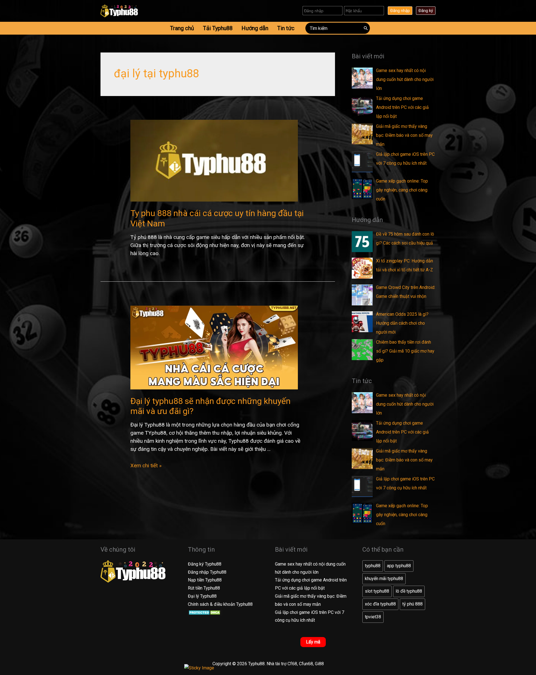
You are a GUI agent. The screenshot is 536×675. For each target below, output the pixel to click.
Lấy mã (313, 642)
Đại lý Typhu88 (202, 596)
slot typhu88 (377, 591)
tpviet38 (373, 616)
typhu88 (373, 565)
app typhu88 (399, 565)
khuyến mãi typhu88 (384, 578)
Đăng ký (425, 10)
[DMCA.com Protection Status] (205, 612)
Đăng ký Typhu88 (204, 564)
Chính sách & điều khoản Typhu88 (220, 604)
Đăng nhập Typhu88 (207, 572)
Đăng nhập (400, 10)
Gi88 (319, 663)
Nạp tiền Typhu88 (205, 580)
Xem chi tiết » (146, 465)
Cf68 (292, 663)
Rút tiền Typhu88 (204, 588)
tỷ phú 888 (412, 604)
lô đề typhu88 (409, 591)
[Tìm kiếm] (366, 28)
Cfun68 (306, 663)
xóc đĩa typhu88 (380, 604)
